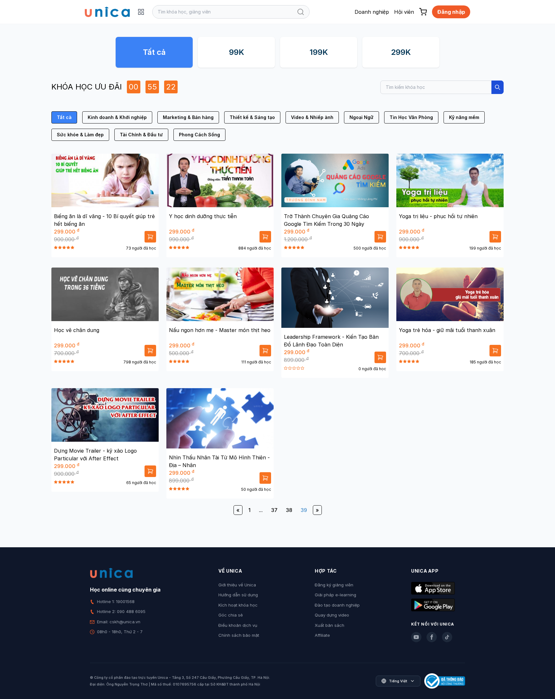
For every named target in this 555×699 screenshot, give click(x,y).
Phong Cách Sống (199, 134)
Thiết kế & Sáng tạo (252, 117)
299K (401, 52)
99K (236, 52)
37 (274, 510)
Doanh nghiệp (372, 12)
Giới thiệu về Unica (237, 584)
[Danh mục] (141, 12)
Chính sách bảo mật (238, 635)
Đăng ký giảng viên (334, 584)
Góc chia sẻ (230, 615)
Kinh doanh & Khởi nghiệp (117, 117)
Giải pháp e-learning (335, 594)
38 (289, 510)
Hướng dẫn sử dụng (238, 594)
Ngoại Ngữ (361, 117)
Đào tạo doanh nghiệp (337, 605)
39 (304, 510)
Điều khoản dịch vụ (237, 625)
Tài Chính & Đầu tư (141, 134)
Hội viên (404, 12)
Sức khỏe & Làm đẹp (80, 134)
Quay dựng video (332, 615)
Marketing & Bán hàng (188, 117)
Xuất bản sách (329, 625)
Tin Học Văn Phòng (411, 117)
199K (319, 52)
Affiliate (322, 635)
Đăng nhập (451, 12)
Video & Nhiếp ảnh (312, 117)
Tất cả (154, 52)
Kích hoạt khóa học (238, 605)
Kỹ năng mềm (464, 117)
